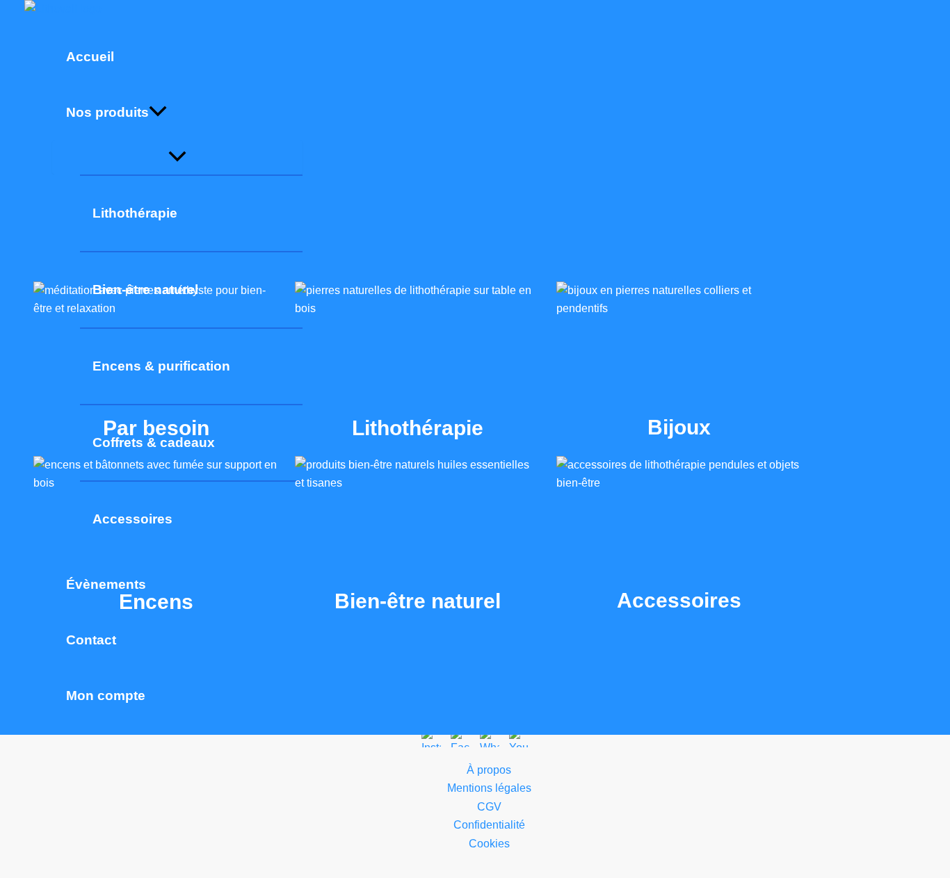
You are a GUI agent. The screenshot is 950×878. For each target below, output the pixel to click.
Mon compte (105, 695)
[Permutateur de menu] (177, 157)
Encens (155, 537)
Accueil (90, 56)
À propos (489, 770)
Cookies (489, 843)
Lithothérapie (134, 213)
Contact (91, 640)
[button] (158, 112)
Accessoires (678, 536)
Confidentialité (489, 825)
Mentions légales (489, 788)
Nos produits (107, 112)
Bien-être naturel (417, 537)
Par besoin (155, 363)
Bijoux (678, 363)
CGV (489, 807)
